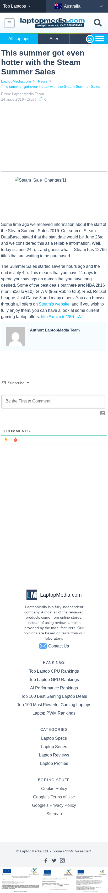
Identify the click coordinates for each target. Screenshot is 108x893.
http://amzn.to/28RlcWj (62, 316)
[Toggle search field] (98, 23)
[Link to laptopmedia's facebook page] (45, 860)
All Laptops (18, 38)
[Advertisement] (54, 137)
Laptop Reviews (54, 755)
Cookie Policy (54, 788)
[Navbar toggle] (9, 23)
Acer (54, 38)
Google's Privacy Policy (54, 805)
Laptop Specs (54, 738)
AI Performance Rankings (54, 688)
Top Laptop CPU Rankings (54, 671)
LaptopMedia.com (16, 81)
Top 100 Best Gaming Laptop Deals (54, 696)
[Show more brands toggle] (99, 39)
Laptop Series (54, 746)
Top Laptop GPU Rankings (54, 679)
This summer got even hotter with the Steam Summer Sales (50, 86)
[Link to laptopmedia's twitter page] (54, 860)
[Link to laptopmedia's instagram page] (62, 860)
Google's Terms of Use (54, 797)
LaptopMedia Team (28, 94)
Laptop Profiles (54, 763)
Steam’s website (54, 304)
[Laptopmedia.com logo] (53, 23)
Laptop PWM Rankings (54, 713)
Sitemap (54, 814)
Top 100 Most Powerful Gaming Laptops (54, 705)
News (42, 81)
